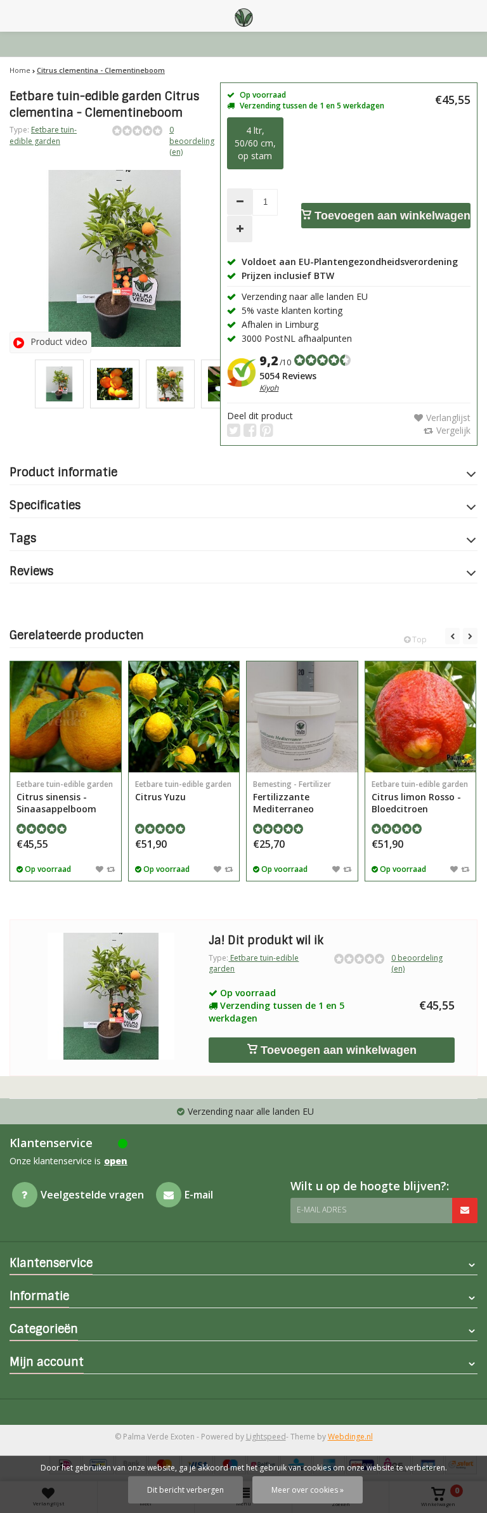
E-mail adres (321, 1209)
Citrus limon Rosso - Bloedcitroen (420, 797)
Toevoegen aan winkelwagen (391, 215)
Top (418, 639)
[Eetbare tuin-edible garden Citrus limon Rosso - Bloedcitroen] (420, 716)
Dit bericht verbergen (185, 1489)
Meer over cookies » (307, 1489)
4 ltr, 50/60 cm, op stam (255, 143)
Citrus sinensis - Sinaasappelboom (64, 797)
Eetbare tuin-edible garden (43, 135)
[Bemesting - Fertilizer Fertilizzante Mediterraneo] (302, 716)
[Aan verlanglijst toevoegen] (99, 869)
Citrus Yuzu (183, 791)
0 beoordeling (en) (191, 140)
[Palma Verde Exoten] (243, 16)
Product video (59, 341)
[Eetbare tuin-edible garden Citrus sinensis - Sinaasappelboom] (65, 716)
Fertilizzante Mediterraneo (292, 797)
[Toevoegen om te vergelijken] (111, 869)
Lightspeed (266, 1436)
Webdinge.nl (350, 1436)
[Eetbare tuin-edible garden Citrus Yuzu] (184, 716)
